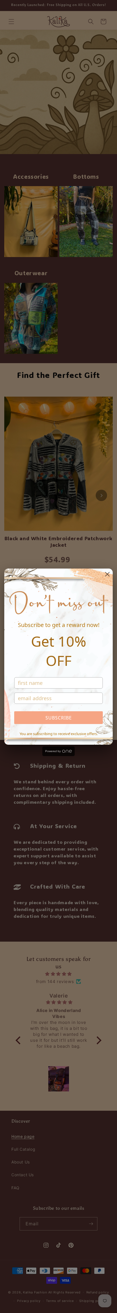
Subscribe (58, 718)
